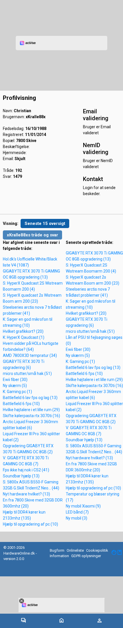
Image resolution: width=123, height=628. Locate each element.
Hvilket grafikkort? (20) (23, 331)
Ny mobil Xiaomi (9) (83, 506)
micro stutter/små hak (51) (27, 373)
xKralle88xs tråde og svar (32, 235)
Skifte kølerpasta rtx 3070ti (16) (31, 415)
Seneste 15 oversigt (45, 223)
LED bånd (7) (77, 512)
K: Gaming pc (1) (17, 391)
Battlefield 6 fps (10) (21, 403)
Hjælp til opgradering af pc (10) (30, 524)
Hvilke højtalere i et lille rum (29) (31, 409)
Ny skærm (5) (15, 385)
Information (59, 556)
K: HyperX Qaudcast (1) (23, 337)
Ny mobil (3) (76, 518)
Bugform (57, 550)
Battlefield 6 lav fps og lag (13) (30, 397)
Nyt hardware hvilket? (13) (26, 494)
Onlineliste (75, 550)
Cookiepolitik (97, 550)
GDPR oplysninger (86, 556)
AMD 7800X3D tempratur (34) (30, 355)
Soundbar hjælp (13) (21, 476)
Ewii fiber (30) (15, 379)
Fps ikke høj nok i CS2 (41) (26, 470)
